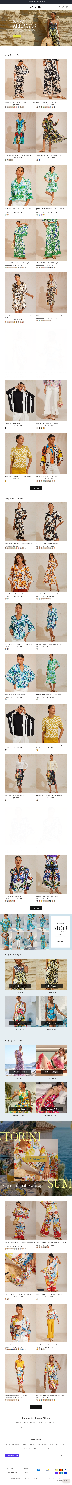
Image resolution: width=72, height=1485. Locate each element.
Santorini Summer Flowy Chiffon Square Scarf (49, 1294)
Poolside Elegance (50, 1078)
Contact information (62, 1480)
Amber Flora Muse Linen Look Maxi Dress (48, 594)
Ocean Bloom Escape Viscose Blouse (15, 694)
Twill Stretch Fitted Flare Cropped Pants (47, 1344)
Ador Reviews (16, 1444)
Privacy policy (43, 1478)
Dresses (19, 1029)
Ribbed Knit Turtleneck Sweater (14, 423)
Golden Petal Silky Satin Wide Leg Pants (47, 102)
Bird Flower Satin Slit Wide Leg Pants (47, 896)
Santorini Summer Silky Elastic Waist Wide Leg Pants (51, 1242)
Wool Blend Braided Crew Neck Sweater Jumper (18, 476)
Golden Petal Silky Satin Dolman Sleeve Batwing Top (20, 102)
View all (36, 488)
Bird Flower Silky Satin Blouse (13, 896)
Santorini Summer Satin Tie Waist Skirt (16, 1395)
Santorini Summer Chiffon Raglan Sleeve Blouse (18, 1344)
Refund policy (34, 1478)
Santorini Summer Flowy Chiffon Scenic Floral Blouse (51, 372)
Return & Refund (61, 1444)
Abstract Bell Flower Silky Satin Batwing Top (17, 263)
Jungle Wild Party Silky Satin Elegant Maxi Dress (19, 155)
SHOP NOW (36, 931)
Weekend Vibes (50, 1115)
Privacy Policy (33, 1448)
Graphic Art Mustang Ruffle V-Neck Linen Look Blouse (18, 209)
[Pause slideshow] (44, 48)
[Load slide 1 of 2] (32, 48)
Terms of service (53, 1478)
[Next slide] (40, 48)
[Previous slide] (28, 48)
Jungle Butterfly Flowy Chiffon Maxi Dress (48, 155)
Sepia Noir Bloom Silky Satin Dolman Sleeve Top (19, 543)
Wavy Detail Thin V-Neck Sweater (14, 795)
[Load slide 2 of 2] (35, 48)
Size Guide (24, 1448)
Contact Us (25, 1444)
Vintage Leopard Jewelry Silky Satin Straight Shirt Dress (19, 316)
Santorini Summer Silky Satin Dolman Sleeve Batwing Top (20, 1243)
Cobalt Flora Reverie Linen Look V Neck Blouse (18, 847)
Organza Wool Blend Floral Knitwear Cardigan (49, 795)
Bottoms (51, 992)
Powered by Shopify (24, 1478)
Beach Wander (19, 1078)
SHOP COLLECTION (36, 1159)
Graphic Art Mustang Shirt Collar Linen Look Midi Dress (50, 209)
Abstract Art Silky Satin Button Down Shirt (48, 476)
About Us (7, 1444)
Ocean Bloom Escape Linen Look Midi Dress (49, 644)
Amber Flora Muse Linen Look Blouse (15, 594)
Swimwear (51, 1029)
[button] (4, 7)
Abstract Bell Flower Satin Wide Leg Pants (48, 263)
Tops (19, 992)
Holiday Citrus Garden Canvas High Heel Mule (18, 1294)
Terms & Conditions (45, 1448)
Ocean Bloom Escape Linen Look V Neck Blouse (18, 644)
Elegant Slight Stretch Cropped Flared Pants (48, 423)
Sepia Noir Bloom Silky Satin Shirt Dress (47, 543)
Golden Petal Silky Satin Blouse (45, 847)
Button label (36, 28)
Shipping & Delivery (48, 1444)
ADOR (17, 1478)
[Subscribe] (51, 1428)
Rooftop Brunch (19, 1115)
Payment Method (35, 1444)
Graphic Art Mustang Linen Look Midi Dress (48, 694)
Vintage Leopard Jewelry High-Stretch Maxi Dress (50, 315)
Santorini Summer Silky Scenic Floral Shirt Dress (18, 372)
